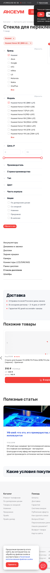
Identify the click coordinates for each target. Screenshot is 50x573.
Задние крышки (11, 254)
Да (40, 14)
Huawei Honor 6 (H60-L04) (23, 107)
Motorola (14, 78)
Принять (12, 564)
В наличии (15, 218)
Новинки (14, 210)
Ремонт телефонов (11, 498)
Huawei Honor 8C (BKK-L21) (23, 103)
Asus (13, 59)
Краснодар (43, 3)
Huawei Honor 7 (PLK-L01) (22, 110)
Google (14, 63)
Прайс (6, 515)
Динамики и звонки (13, 246)
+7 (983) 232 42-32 (11, 3)
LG (12, 74)
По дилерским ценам (20, 203)
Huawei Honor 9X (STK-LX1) (23, 130)
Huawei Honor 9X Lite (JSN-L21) (25, 133)
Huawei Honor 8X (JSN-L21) (23, 118)
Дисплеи (7, 250)
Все (12, 90)
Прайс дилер (9, 519)
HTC (12, 67)
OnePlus (14, 86)
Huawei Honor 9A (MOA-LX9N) (24, 122)
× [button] (13, 38)
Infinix (13, 70)
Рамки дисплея (10, 266)
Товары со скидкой (11, 505)
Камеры (7, 258)
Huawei (14, 55)
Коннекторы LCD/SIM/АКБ (16, 262)
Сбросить (38, 49)
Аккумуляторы (10, 242)
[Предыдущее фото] (7, 343)
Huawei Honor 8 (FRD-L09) (22, 114)
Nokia (13, 82)
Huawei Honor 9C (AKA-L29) (23, 126)
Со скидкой (16, 206)
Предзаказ (16, 214)
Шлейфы (7, 274)
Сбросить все (9, 226)
